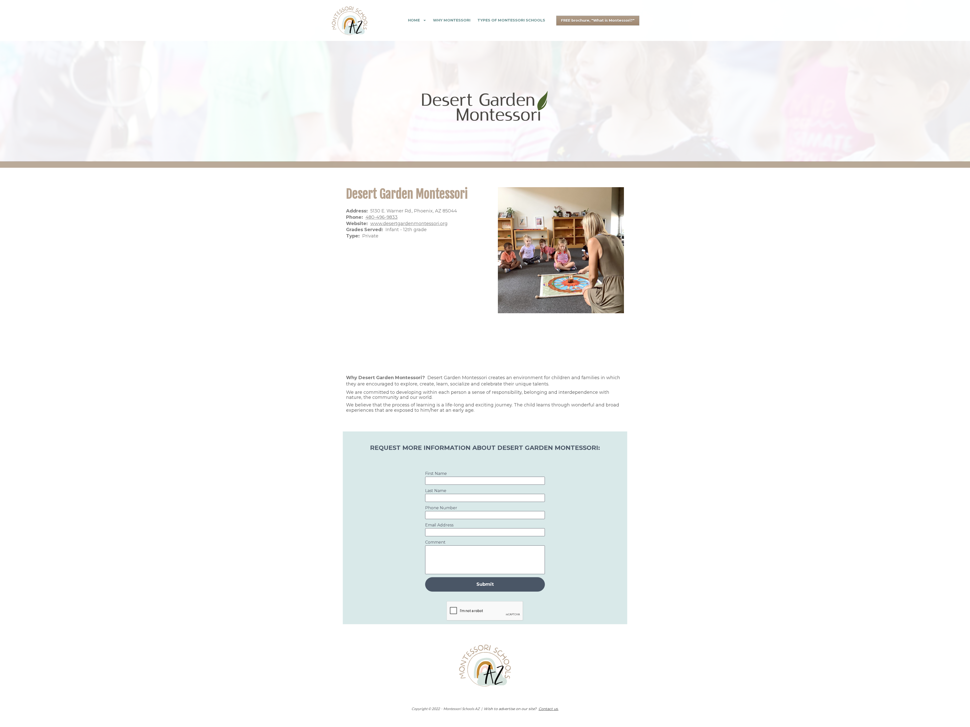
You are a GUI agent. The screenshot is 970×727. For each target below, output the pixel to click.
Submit (485, 584)
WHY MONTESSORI (451, 20)
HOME (414, 20)
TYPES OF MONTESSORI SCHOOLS (511, 20)
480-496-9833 (382, 217)
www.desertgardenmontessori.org (409, 223)
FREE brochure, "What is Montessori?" (598, 20)
